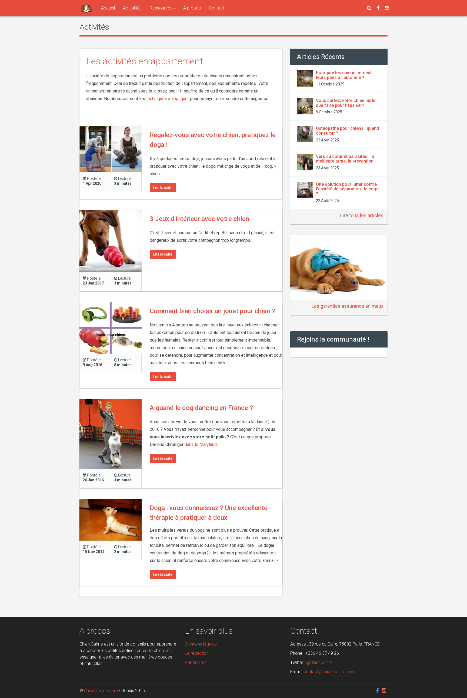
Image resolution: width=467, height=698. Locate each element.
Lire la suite (162, 188)
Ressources (161, 8)
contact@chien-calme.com (329, 671)
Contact (216, 8)
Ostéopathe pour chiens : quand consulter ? (347, 131)
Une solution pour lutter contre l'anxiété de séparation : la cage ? (347, 189)
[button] (369, 8)
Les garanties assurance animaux (347, 306)
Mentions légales (201, 644)
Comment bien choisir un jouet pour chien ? (212, 311)
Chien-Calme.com (101, 690)
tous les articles (366, 215)
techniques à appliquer (168, 98)
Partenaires (195, 662)
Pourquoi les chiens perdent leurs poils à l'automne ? (344, 75)
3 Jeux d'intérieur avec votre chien (199, 219)
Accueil (108, 8)
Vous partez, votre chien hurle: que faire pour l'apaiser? (346, 103)
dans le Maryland (201, 444)
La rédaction (197, 653)
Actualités (132, 8)
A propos (192, 8)
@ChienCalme (319, 662)
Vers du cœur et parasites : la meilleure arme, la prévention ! (346, 159)
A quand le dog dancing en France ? (201, 408)
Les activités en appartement (144, 61)
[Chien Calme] (86, 8)
